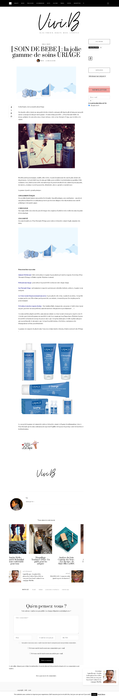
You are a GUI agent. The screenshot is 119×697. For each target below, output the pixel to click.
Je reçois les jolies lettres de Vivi (97, 103)
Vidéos (69, 3)
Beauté (16, 3)
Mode (22, 3)
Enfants (41, 589)
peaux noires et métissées (52, 589)
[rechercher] (83, 3)
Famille (44, 44)
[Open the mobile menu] (108, 3)
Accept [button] (94, 694)
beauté (34, 589)
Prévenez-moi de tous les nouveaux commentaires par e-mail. (47, 648)
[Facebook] (11, 107)
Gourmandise (40, 3)
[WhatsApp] (11, 116)
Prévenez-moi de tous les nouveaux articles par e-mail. (47, 653)
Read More (101, 694)
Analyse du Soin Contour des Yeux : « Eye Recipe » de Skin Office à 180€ (46, 560)
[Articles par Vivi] (38, 61)
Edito (48, 3)
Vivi (43, 61)
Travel (62, 3)
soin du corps (65, 589)
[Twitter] (11, 110)
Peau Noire (30, 3)
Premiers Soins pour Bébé (53, 114)
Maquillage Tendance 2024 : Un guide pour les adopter (20, 560)
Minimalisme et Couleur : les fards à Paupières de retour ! (72, 559)
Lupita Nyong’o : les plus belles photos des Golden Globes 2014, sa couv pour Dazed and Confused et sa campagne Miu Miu (93, 678)
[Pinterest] (11, 113)
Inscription (77, 3)
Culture (55, 3)
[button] (12, 546)
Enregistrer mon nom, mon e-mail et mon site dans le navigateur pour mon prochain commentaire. (49, 642)
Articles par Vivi (30, 501)
